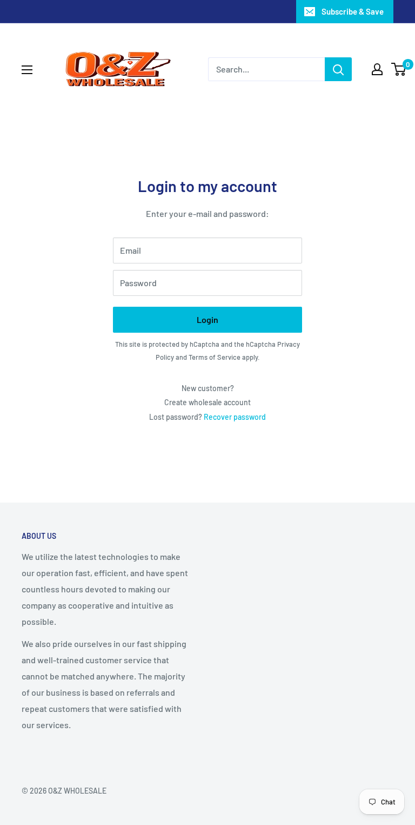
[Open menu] (27, 69)
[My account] (377, 69)
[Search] (338, 69)
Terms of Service (214, 357)
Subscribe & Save (353, 11)
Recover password (235, 416)
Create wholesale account (207, 402)
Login (207, 319)
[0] (399, 69)
